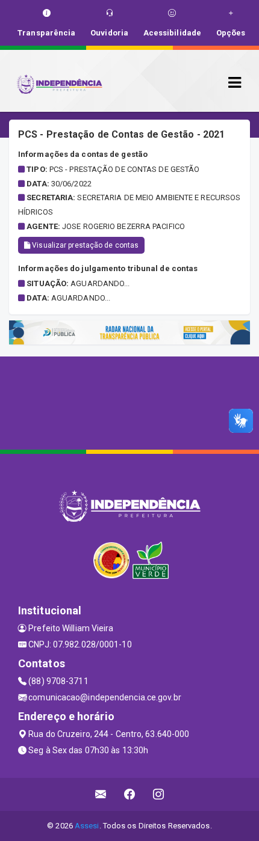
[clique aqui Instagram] (158, 794)
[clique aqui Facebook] (129, 794)
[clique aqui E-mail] (100, 794)
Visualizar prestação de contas (84, 245)
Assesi (87, 825)
